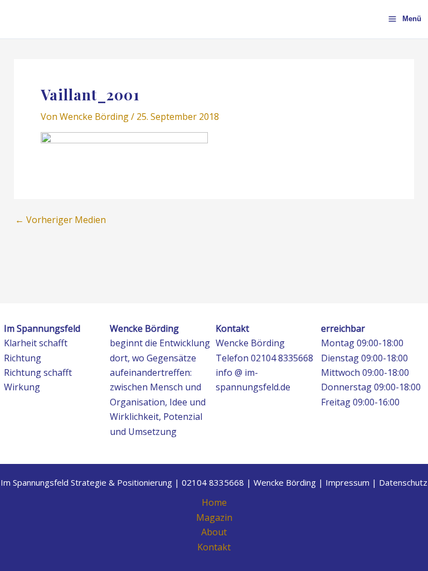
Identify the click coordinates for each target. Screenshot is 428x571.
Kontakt (214, 547)
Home (214, 502)
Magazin (214, 517)
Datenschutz (403, 482)
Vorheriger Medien (60, 219)
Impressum (347, 482)
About (214, 532)
